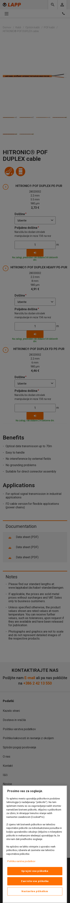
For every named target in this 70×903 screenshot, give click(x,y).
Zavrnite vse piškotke (35, 881)
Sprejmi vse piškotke (34, 871)
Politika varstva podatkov (21, 861)
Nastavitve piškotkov (34, 891)
